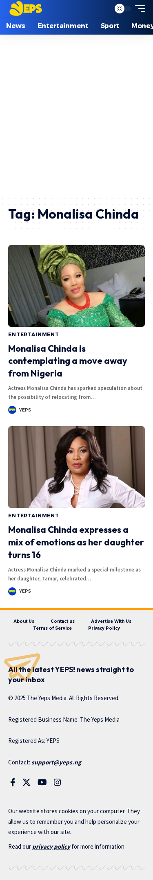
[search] (102, 9)
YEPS (25, 410)
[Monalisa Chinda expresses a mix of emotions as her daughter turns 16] (76, 467)
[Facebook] (13, 782)
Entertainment (33, 334)
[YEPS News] (25, 8)
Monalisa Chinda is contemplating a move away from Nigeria (67, 361)
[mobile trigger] (138, 8)
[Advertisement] (76, 115)
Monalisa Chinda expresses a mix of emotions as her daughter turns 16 (76, 542)
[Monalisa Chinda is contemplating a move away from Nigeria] (76, 286)
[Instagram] (57, 782)
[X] (26, 782)
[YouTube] (42, 782)
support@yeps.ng (56, 762)
